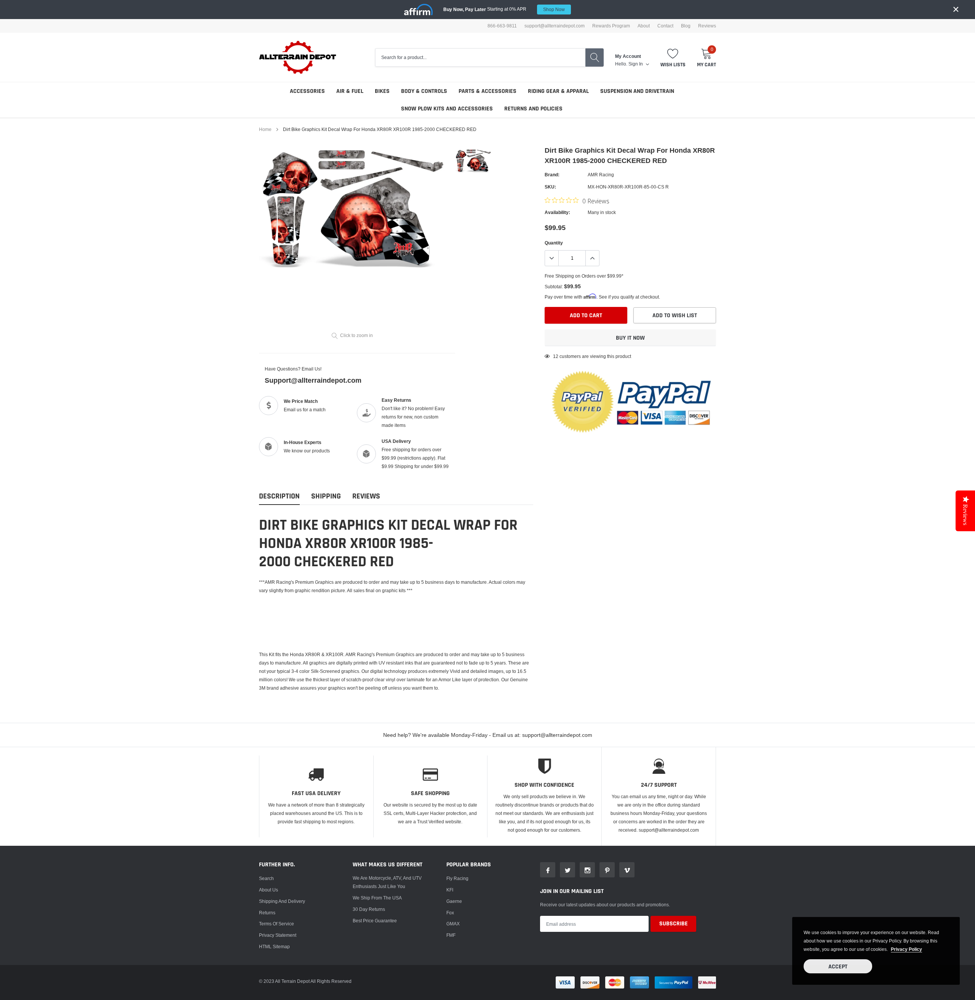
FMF (451, 935)
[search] (594, 57)
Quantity (554, 243)
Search (266, 878)
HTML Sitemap (274, 946)
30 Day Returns (369, 909)
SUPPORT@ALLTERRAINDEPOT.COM (554, 26)
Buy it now (630, 338)
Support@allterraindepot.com (313, 380)
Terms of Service (276, 924)
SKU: (550, 187)
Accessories (307, 91)
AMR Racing (601, 174)
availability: (557, 212)
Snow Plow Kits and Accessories (447, 109)
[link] (473, 161)
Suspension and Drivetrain (637, 91)
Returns (267, 912)
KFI (449, 890)
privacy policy (906, 949)
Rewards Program (611, 26)
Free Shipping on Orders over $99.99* (584, 276)
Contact (665, 26)
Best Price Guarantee (375, 920)
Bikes (382, 91)
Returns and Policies (533, 109)
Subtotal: (554, 286)
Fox (450, 912)
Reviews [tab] (366, 496)
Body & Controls (424, 91)
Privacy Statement (277, 935)
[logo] (298, 57)
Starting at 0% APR (504, 9)
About (644, 26)
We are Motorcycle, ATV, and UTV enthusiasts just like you (387, 882)
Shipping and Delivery (282, 901)
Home (265, 129)
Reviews (707, 26)
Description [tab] (279, 496)
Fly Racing (457, 878)
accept (837, 967)
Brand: (552, 174)
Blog (685, 26)
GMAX (453, 924)
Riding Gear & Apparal (558, 91)
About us (268, 890)
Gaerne (454, 901)
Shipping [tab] (326, 496)
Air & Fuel (349, 91)
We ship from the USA (377, 898)
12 (555, 356)
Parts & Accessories (487, 91)
